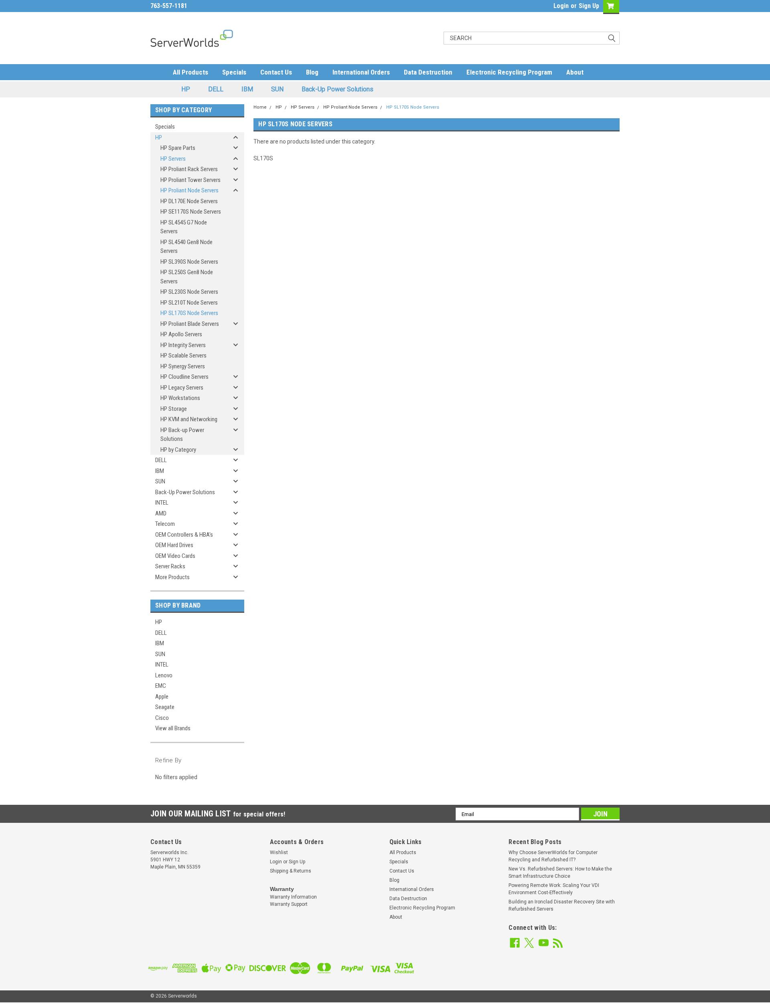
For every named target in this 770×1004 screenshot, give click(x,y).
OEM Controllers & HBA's (184, 534)
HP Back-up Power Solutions (182, 434)
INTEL (161, 502)
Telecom (165, 523)
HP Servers (173, 158)
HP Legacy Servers (181, 387)
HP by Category (178, 449)
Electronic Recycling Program (509, 72)
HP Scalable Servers (183, 355)
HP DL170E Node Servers (189, 201)
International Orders (361, 72)
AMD (160, 513)
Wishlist (279, 852)
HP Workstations (180, 398)
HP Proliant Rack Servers (189, 169)
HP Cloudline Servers (184, 376)
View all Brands (172, 728)
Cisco (162, 717)
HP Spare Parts (177, 148)
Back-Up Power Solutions (337, 89)
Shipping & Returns (290, 871)
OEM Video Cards (175, 556)
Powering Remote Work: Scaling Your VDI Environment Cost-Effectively (554, 889)
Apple (161, 696)
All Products (190, 72)
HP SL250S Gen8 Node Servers (186, 277)
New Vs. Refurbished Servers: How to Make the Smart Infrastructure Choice (560, 872)
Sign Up (589, 6)
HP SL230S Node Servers (189, 291)
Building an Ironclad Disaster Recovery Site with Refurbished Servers (562, 905)
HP (185, 89)
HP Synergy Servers (182, 366)
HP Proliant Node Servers (189, 190)
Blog (312, 72)
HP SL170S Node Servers (189, 313)
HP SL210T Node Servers (189, 302)
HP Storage (173, 408)
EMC (160, 685)
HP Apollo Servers (181, 334)
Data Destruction (428, 72)
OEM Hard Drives (174, 545)
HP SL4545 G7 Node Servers (183, 227)
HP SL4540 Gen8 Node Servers (186, 246)
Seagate (164, 707)
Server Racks (170, 566)
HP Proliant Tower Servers (190, 180)
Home (260, 107)
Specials (234, 72)
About (575, 72)
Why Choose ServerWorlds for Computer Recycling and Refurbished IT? (553, 856)
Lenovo (163, 675)
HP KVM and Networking (188, 419)
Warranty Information (293, 897)
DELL (215, 89)
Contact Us (276, 72)
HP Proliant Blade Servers (189, 323)
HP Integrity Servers (183, 345)
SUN (277, 89)
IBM (247, 89)
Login (561, 6)
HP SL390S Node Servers (189, 261)
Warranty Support (289, 904)
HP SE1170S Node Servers (190, 211)
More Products (172, 577)
